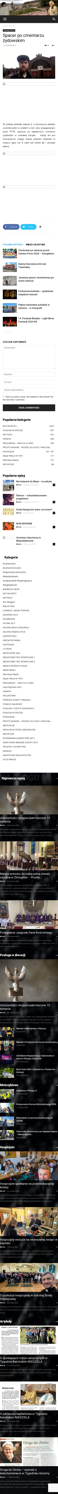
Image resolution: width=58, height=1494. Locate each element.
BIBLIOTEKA (8, 606)
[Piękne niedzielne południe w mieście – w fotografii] (10, 308)
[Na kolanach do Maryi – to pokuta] (8, 485)
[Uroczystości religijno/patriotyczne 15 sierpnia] (29, 800)
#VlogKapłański (10, 585)
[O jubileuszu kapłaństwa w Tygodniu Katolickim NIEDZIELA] (29, 1395)
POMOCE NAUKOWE (12, 704)
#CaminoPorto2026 (12, 568)
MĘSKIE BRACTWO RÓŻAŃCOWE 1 (19, 657)
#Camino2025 (9, 563)
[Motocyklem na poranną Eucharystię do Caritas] (7, 1121)
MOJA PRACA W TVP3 (13, 678)
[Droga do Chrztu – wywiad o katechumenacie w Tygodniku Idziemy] (29, 1451)
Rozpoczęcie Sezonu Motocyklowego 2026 (36, 1104)
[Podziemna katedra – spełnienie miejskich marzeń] (10, 294)
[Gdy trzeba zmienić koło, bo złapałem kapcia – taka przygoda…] (7, 1135)
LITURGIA (7, 648)
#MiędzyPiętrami (10, 576)
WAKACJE (7, 751)
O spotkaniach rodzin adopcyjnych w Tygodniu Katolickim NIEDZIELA (23, 1359)
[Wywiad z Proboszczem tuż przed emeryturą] (7, 1046)
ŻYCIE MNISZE (9, 759)
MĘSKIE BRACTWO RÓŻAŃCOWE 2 (19, 661)
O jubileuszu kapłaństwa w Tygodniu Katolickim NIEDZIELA (23, 1415)
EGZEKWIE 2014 (10, 614)
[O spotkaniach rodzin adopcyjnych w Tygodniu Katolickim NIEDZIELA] (29, 1340)
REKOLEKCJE (8, 725)
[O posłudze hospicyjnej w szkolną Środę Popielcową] (29, 1277)
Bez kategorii (9, 602)
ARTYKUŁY (8, 597)
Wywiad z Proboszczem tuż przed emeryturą (37, 1042)
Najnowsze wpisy (13, 778)
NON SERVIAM (24, 523)
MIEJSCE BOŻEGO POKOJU (15, 665)
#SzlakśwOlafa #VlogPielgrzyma (17, 580)
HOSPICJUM (8, 644)
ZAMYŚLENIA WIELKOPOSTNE (17, 755)
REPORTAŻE (8, 734)
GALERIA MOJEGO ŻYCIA (14, 631)
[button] (54, 19)
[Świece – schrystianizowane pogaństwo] (8, 499)
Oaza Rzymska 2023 (12, 687)
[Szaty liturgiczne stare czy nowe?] (8, 511)
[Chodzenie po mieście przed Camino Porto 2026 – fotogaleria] (10, 254)
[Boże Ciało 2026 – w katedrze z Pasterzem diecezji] (7, 1073)
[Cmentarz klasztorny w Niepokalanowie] (8, 541)
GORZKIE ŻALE (9, 636)
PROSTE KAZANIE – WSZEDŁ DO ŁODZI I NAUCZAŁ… (27, 721)
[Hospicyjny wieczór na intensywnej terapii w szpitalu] (29, 1221)
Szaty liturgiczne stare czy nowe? (34, 509)
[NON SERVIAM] (8, 526)
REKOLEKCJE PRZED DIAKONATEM (19, 729)
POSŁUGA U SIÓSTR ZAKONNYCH (18, 708)
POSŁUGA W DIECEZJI (13, 712)
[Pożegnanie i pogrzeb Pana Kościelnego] (29, 914)
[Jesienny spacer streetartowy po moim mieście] (10, 281)
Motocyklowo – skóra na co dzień (18, 682)
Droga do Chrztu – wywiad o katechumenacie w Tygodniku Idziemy (25, 1471)
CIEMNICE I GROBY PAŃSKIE (16, 610)
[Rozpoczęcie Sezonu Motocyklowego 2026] (7, 1108)
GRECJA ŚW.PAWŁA (11, 640)
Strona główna (8, 26)
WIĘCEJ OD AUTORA (35, 244)
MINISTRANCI (9, 670)
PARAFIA (7, 691)
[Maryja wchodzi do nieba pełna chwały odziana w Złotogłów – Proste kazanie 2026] (29, 855)
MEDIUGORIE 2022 (11, 653)
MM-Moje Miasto (9, 30)
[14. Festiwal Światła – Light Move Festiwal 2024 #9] (10, 322)
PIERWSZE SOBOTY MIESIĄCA (17, 699)
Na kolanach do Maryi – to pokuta (34, 481)
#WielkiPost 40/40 (11, 589)
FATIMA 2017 (9, 623)
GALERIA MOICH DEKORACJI (16, 627)
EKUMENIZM (9, 619)
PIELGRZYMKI (9, 695)
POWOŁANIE (8, 717)
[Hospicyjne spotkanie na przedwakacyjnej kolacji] (29, 1165)
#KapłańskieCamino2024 (14, 572)
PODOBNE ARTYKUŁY (13, 244)
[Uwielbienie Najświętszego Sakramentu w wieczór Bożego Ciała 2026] (7, 1059)
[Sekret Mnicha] (29, 7)
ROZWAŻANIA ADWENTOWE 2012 (18, 738)
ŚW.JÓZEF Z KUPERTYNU (14, 746)
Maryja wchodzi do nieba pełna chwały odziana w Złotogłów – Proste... (25, 875)
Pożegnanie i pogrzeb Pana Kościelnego (26, 932)
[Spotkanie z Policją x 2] (7, 1094)
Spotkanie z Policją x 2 (26, 1090)
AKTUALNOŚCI (9, 593)
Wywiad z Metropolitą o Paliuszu (31, 1028)
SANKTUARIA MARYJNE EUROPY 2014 (20, 742)
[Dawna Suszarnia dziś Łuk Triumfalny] (10, 267)
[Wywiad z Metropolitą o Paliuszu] (7, 1032)
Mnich (18, 485)
